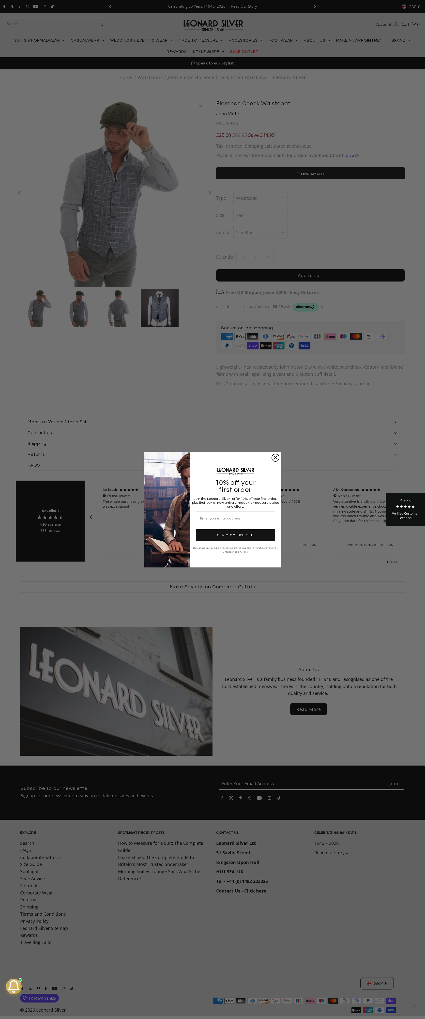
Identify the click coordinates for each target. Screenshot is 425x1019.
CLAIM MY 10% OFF (235, 535)
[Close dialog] (275, 458)
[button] (405, 509)
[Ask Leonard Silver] (14, 986)
